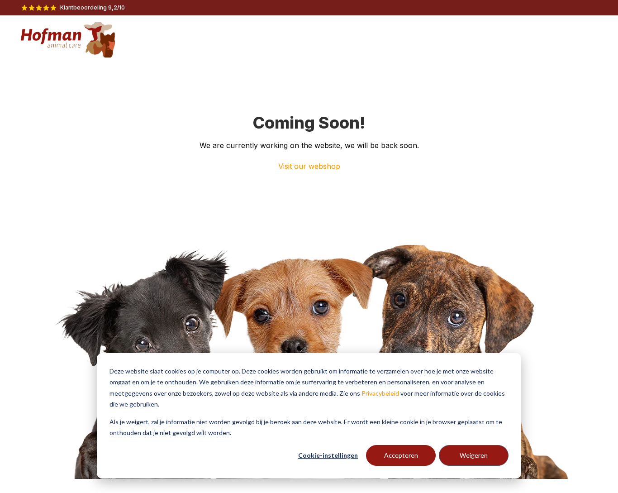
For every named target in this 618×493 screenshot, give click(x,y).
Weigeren (474, 455)
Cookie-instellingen (328, 455)
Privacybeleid (380, 393)
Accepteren (401, 455)
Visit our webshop (309, 166)
